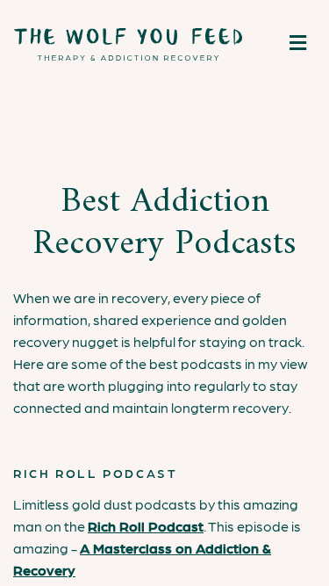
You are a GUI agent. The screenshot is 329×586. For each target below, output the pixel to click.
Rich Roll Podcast (146, 525)
